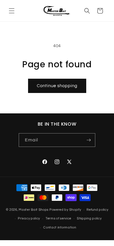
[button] (11, 10)
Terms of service (58, 218)
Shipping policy (89, 218)
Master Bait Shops (34, 209)
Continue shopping (57, 86)
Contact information (59, 227)
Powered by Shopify (65, 209)
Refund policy (97, 209)
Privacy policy (29, 218)
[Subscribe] (88, 140)
